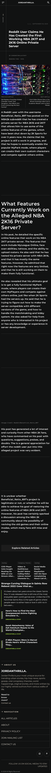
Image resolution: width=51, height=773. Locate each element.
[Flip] (44, 540)
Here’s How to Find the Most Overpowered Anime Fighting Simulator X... (21, 613)
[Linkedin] (21, 540)
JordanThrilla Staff (19, 55)
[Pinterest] (15, 540)
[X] (9, 540)
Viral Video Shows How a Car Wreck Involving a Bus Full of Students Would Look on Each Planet (39, 102)
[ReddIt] (27, 540)
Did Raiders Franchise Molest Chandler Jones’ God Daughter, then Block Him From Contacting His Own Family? (11, 103)
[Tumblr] (32, 540)
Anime (2, 629)
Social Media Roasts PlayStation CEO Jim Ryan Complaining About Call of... (40, 573)
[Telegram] (38, 540)
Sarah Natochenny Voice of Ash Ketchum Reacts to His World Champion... (20, 627)
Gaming (3, 19)
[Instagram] (40, 754)
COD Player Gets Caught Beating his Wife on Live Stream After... (7, 571)
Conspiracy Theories (24, 563)
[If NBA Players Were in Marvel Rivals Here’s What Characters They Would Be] (45, 645)
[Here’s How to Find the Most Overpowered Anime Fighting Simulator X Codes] (45, 615)
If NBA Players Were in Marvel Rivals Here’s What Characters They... (21, 642)
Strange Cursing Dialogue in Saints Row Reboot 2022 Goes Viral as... (24, 585)
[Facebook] (3, 540)
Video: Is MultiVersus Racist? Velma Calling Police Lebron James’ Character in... (24, 573)
